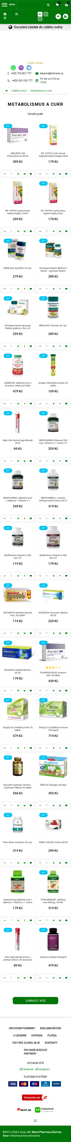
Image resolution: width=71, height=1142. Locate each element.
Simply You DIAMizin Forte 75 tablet (18, 729)
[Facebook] (26, 1069)
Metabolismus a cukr (41, 90)
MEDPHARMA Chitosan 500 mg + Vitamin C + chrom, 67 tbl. (53, 443)
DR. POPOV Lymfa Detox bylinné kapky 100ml (17, 212)
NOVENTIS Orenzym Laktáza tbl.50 (53, 614)
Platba (52, 1035)
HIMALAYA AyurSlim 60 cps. (17, 268)
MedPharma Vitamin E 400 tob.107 (53, 556)
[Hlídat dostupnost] (24, 289)
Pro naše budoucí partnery (35, 1052)
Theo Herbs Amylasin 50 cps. (18, 842)
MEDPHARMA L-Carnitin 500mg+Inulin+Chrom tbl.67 (53, 499)
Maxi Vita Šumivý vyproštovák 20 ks (18, 441)
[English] (20, 14)
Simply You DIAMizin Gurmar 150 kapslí (53, 729)
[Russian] (10, 18)
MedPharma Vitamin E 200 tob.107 (17, 556)
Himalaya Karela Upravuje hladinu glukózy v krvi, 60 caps (18, 328)
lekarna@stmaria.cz (51, 73)
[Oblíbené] (30, 174)
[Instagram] (42, 1069)
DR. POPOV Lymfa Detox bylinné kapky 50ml (53, 212)
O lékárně (19, 1035)
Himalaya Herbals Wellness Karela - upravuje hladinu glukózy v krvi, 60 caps (53, 271)
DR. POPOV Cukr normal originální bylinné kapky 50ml (53, 154)
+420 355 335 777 (22, 80)
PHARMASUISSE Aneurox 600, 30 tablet (53, 674)
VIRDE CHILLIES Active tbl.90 (53, 842)
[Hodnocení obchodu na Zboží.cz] (35, 1097)
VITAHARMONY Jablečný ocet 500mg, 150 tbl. (53, 901)
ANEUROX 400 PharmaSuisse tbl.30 (17, 154)
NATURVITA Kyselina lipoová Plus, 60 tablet (17, 614)
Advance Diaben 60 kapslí (53, 957)
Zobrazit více (35, 1000)
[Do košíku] (24, 174)
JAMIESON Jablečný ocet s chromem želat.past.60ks (17, 384)
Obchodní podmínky (22, 1028)
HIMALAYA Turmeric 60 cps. (53, 325)
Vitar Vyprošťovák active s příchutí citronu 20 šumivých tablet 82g (17, 960)
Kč (40, 14)
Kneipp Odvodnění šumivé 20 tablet (53, 384)
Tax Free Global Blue (26, 1042)
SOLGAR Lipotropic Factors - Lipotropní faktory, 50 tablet (17, 786)
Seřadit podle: (36, 113)
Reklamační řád (50, 1028)
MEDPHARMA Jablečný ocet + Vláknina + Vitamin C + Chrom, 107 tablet (17, 501)
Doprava (37, 1035)
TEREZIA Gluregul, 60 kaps (53, 785)
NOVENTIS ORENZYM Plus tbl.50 (17, 671)
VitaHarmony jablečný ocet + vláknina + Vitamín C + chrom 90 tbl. (17, 902)
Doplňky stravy (19, 90)
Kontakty (51, 1042)
